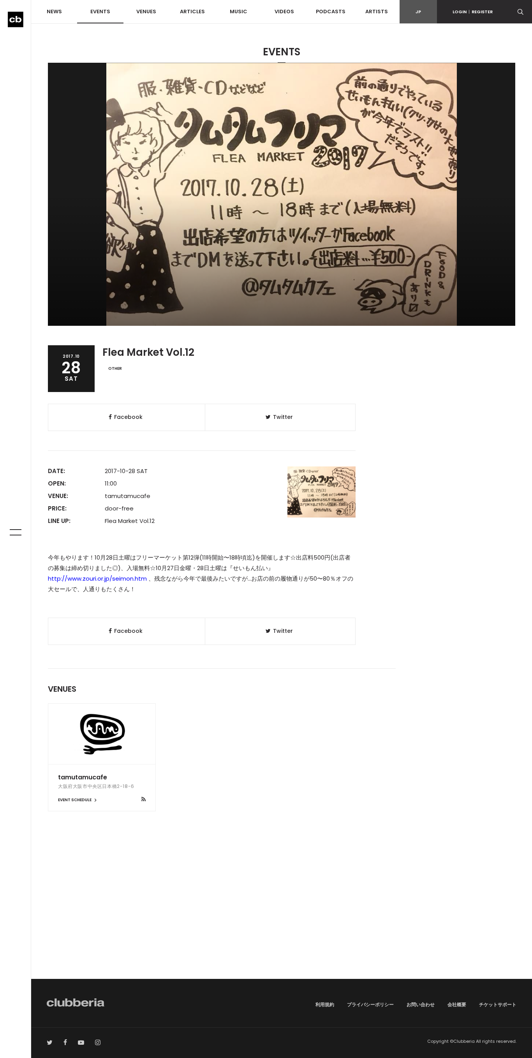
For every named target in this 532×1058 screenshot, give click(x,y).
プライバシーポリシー (370, 1004)
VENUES (146, 11)
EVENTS (100, 11)
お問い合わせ (421, 1004)
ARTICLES (192, 11)
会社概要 (456, 1004)
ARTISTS (376, 11)
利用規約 (324, 1004)
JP (418, 12)
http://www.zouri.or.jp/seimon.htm (97, 578)
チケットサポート (497, 1004)
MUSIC (238, 11)
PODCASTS (330, 11)
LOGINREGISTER (473, 12)
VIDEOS (284, 11)
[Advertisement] (281, 912)
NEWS (54, 11)
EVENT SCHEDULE (75, 800)
